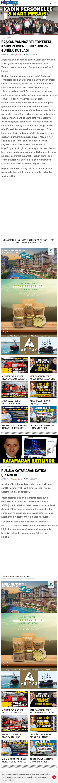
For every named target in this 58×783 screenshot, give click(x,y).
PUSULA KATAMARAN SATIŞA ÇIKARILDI (18, 576)
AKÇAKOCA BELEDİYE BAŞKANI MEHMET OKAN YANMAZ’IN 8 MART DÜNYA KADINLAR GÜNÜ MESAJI (28, 241)
